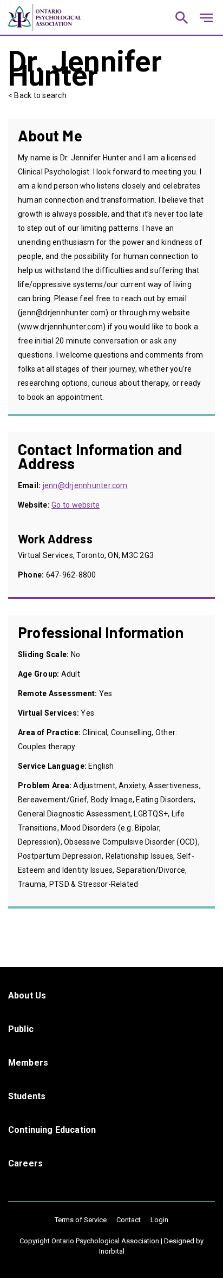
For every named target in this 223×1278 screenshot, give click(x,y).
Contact (128, 1220)
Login (159, 1220)
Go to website (75, 505)
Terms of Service (81, 1220)
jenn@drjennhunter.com (85, 485)
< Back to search (37, 95)
